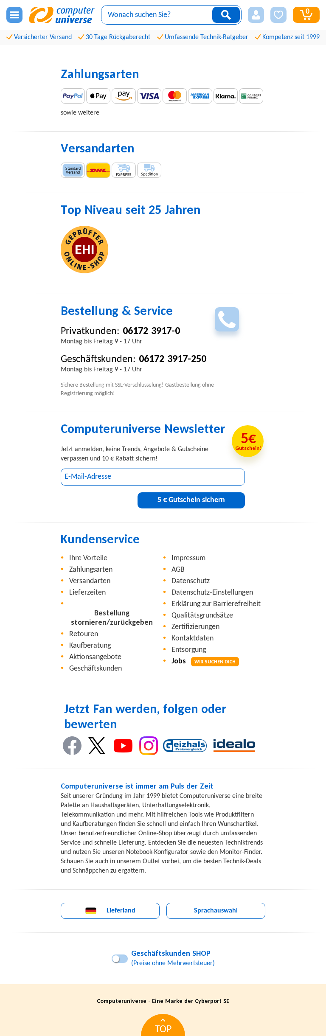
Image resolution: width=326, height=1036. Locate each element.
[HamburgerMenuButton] (14, 15)
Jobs (203, 661)
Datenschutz (190, 581)
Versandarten (89, 581)
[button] (256, 15)
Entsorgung (188, 650)
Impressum (188, 558)
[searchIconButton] (226, 15)
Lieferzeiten (87, 593)
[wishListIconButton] (278, 15)
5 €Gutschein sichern (191, 500)
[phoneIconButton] (227, 319)
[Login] (256, 15)
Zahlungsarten (90, 570)
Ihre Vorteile (88, 558)
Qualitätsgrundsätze (202, 616)
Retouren (83, 634)
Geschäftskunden (95, 669)
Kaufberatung (90, 646)
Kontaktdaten (192, 639)
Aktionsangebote (95, 657)
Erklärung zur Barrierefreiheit (216, 604)
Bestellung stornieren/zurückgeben (112, 618)
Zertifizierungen (195, 627)
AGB (178, 570)
